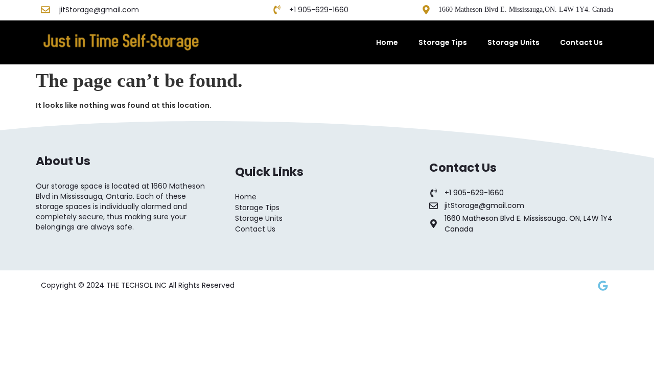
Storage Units (513, 42)
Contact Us (581, 42)
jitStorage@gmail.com (99, 10)
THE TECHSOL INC (137, 285)
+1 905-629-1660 (318, 10)
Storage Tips (442, 42)
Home (387, 42)
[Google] (603, 285)
